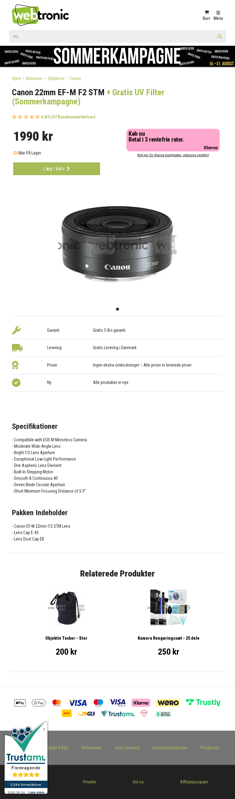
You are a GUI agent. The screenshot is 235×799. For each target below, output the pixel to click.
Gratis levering (127, 747)
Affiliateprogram (194, 781)
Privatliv (89, 781)
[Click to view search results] (220, 38)
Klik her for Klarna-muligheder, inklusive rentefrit (173, 155)
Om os (138, 781)
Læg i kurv (54, 169)
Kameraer (34, 78)
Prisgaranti (210, 747)
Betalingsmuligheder (170, 747)
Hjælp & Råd (57, 747)
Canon (75, 78)
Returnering (91, 747)
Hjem (16, 78)
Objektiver (56, 78)
